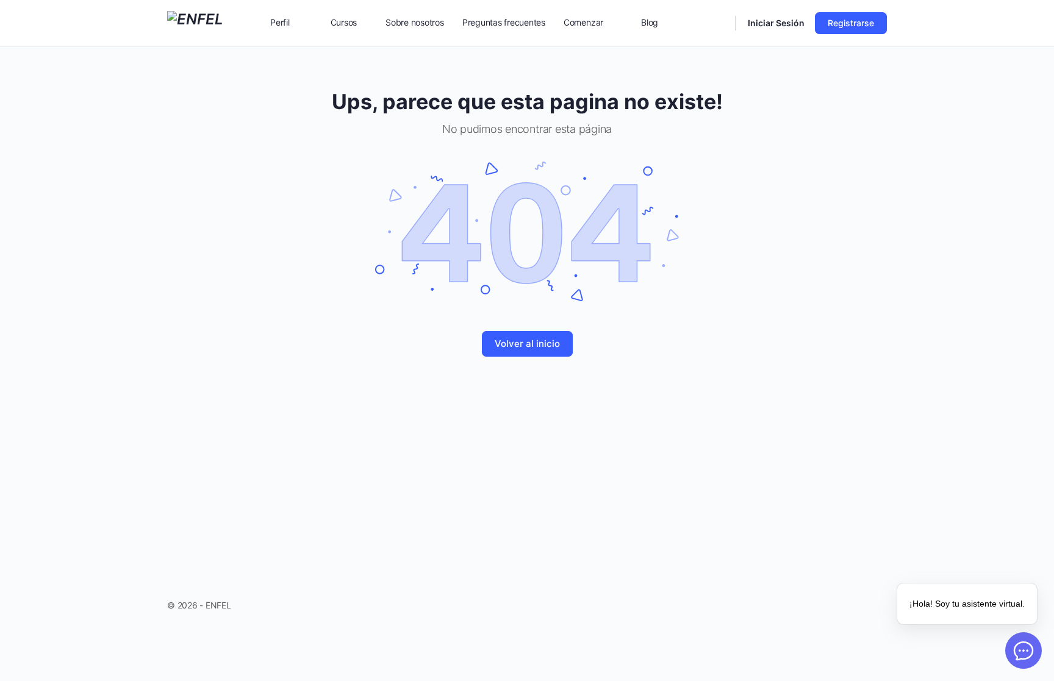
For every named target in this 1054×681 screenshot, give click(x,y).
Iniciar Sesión (776, 23)
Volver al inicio (527, 343)
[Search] (718, 23)
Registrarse (851, 23)
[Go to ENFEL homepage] (195, 22)
